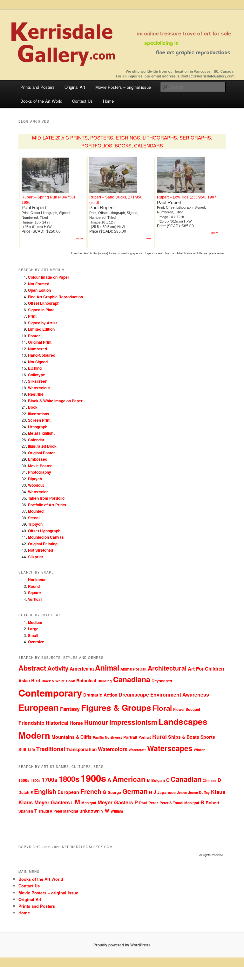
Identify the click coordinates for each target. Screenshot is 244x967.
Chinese (209, 780)
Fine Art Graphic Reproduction (55, 297)
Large (33, 629)
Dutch (23, 792)
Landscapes (183, 721)
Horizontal (37, 579)
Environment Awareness (179, 694)
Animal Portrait (133, 669)
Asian (24, 681)
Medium (35, 622)
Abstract (32, 668)
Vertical (35, 599)
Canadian (186, 779)
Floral (162, 708)
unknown (89, 811)
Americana (82, 668)
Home (108, 101)
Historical (57, 722)
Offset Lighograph (44, 531)
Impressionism (133, 722)
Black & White (53, 680)
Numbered (37, 349)
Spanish (25, 811)
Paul (143, 803)
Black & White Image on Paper (55, 401)
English (45, 791)
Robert (213, 803)
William (117, 811)
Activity (57, 668)
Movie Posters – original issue (123, 87)
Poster (34, 336)
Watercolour (39, 388)
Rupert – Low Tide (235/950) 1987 (186, 197)
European (38, 707)
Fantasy (70, 708)
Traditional (50, 749)
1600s (35, 780)
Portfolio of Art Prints (47, 505)
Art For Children (206, 668)
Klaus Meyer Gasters (44, 802)
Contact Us (82, 101)
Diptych (35, 479)
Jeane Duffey (199, 792)
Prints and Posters (37, 87)
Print (32, 316)
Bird (35, 680)
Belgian (158, 780)
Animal (107, 667)
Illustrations (38, 414)
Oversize (36, 642)
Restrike (36, 394)
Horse (76, 722)
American (129, 779)
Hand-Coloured (41, 355)
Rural (159, 736)
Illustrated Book (42, 446)
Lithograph (37, 427)
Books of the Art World (41, 101)
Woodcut (36, 485)
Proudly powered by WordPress (122, 945)
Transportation (81, 749)
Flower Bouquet (186, 709)
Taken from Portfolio (46, 498)
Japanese (166, 792)
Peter (153, 803)
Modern (34, 735)
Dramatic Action (100, 695)
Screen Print (39, 420)
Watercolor (38, 492)
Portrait (130, 737)
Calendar (36, 440)
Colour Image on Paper (48, 277)
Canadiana (131, 679)
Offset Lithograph (43, 303)
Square (34, 592)
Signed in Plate (41, 310)
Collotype (36, 375)
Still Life (26, 749)
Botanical (86, 680)
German (135, 791)
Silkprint (35, 557)
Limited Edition (41, 329)
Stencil (34, 518)
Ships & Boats (183, 737)
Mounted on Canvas (46, 537)
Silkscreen (37, 381)
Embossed (37, 459)
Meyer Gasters (115, 802)
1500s (24, 780)
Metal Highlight (41, 433)
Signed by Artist (42, 323)
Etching (35, 368)
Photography (39, 472)
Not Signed (38, 362)
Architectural (167, 668)
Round (34, 586)
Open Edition (39, 290)
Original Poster (41, 453)
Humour (96, 722)
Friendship (31, 722)
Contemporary (50, 692)
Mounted (36, 511)
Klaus (218, 791)
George (114, 792)
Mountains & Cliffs (71, 737)
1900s (93, 778)
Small (33, 635)
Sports (207, 737)
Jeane (182, 792)
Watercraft (137, 749)
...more (78, 238)
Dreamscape (134, 694)
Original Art (74, 87)
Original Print (39, 342)
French (90, 791)
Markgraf (88, 803)
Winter (199, 749)
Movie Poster (40, 466)
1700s (50, 779)
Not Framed (38, 284)
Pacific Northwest (107, 737)
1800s (69, 778)
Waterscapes (170, 748)
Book (32, 407)
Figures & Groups (116, 707)
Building (105, 680)
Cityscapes (162, 681)
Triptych (35, 524)
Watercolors (112, 749)
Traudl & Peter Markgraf (58, 811)
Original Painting (43, 544)
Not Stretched (40, 550)
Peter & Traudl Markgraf (179, 803)
